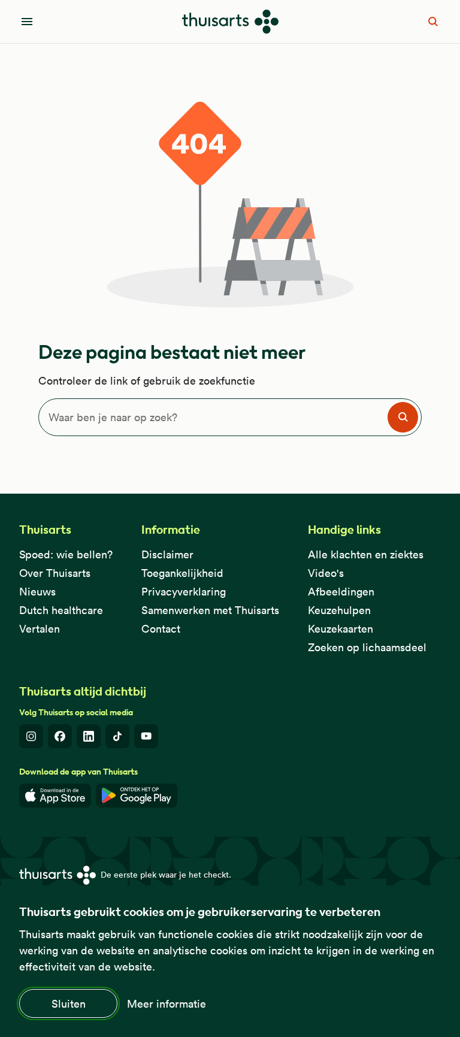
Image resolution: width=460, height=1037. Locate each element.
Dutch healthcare (61, 610)
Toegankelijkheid (182, 573)
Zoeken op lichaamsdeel (367, 647)
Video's (326, 573)
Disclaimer (167, 554)
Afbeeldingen (341, 591)
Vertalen (39, 629)
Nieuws (37, 591)
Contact (160, 629)
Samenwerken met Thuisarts (210, 610)
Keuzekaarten (340, 629)
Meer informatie (166, 1004)
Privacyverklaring (183, 591)
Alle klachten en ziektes (365, 554)
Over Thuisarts (54, 573)
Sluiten (69, 1004)
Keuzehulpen (339, 610)
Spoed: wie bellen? (66, 554)
